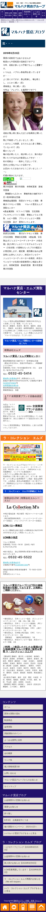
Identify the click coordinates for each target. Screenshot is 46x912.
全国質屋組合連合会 (11, 385)
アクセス (43, 14)
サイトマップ (10, 786)
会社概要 (8, 753)
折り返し (8, 813)
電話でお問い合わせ (23, 907)
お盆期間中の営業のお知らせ (17, 800)
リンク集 (8, 760)
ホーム (2, 14)
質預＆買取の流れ (8, 14)
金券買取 (20, 14)
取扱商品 (15, 14)
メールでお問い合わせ (14, 907)
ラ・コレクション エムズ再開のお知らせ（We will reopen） (22, 880)
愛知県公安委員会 (10, 378)
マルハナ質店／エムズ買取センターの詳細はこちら (23, 342)
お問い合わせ (10, 773)
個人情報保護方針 (12, 766)
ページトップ (41, 907)
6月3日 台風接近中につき (16, 820)
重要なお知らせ (11, 807)
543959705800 (9, 383)
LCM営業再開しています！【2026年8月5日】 (22, 870)
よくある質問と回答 (36, 14)
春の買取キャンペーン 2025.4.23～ (20, 826)
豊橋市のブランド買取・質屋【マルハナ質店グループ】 (18, 20)
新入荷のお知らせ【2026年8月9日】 (20, 863)
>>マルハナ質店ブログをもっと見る (20, 833)
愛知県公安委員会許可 (11, 562)
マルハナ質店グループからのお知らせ (21, 780)
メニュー (32, 907)
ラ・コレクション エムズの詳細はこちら (23, 491)
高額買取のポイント (27, 14)
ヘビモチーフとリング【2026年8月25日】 (21, 848)
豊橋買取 (11, 22)
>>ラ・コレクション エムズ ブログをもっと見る (23, 889)
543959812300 (21, 565)
